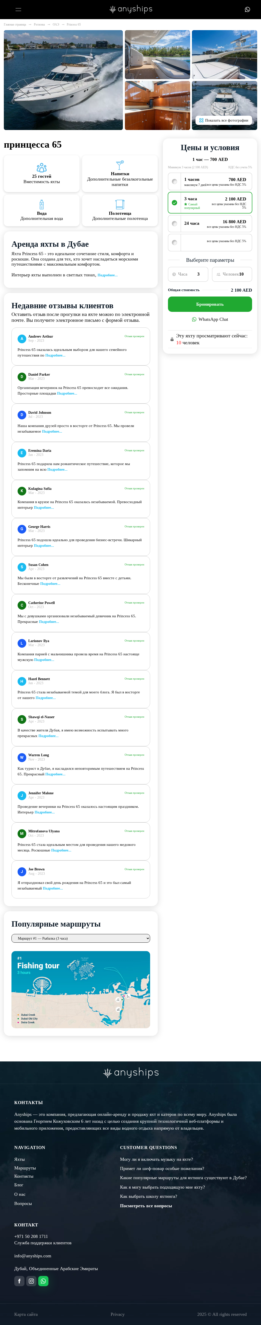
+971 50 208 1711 (31, 1236)
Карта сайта (26, 1314)
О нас (19, 1194)
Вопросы (23, 1203)
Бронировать (210, 304)
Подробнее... (108, 275)
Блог (18, 1184)
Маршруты (25, 1167)
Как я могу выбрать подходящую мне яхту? (162, 1187)
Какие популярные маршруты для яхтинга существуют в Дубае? (183, 1177)
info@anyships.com (32, 1255)
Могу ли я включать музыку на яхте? (156, 1159)
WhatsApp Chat (213, 319)
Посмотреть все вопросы (146, 1205)
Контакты (23, 1176)
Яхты (19, 1159)
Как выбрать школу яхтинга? (148, 1196)
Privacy (118, 1314)
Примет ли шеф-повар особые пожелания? (162, 1168)
